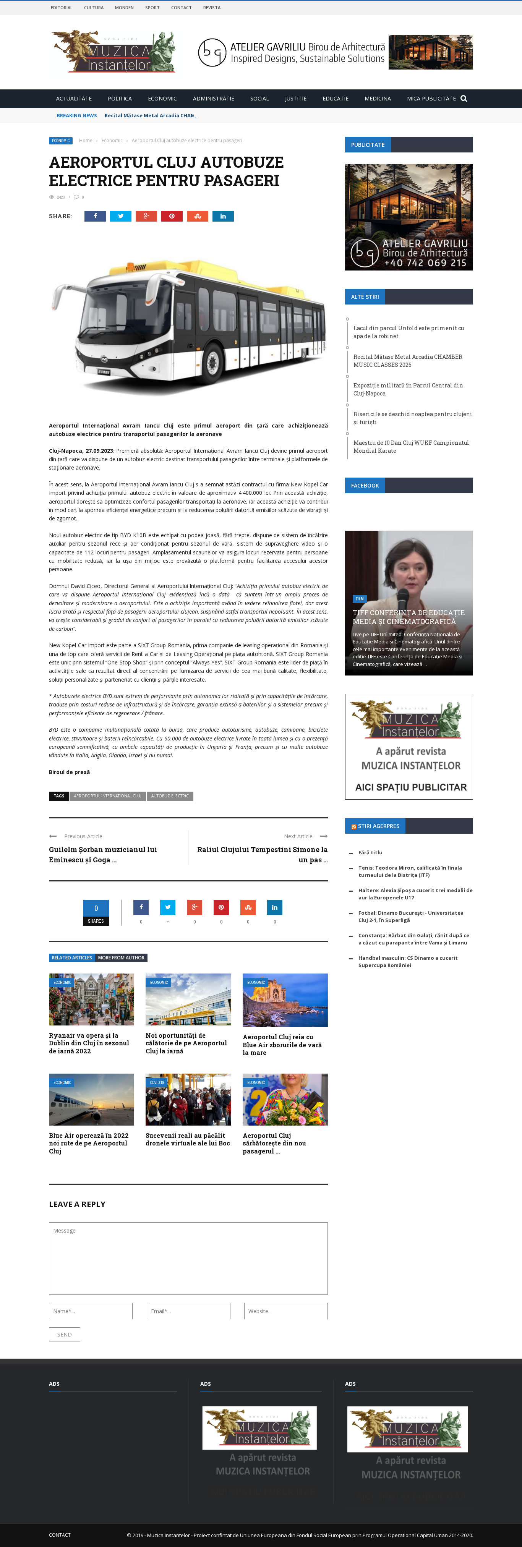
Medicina (378, 98)
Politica (120, 98)
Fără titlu (370, 852)
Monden (124, 7)
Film (360, 598)
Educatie (336, 98)
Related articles (72, 957)
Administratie (213, 98)
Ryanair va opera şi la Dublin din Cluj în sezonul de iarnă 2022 (89, 1043)
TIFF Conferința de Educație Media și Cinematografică (409, 617)
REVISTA (211, 7)
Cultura (94, 7)
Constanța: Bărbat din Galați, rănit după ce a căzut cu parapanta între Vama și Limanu (413, 939)
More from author (121, 957)
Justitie (295, 98)
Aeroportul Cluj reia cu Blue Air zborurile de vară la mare (282, 1045)
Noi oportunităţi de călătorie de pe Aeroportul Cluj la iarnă (186, 1043)
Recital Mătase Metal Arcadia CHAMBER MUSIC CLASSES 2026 (180, 115)
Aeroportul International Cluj (107, 796)
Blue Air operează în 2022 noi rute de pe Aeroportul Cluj (89, 1143)
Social (259, 98)
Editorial (62, 7)
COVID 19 (157, 1082)
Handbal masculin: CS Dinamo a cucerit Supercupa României (408, 961)
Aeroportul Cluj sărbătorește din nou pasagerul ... (274, 1143)
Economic (162, 98)
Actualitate (74, 98)
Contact (181, 7)
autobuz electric (170, 796)
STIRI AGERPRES (378, 825)
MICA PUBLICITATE (431, 98)
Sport (152, 7)
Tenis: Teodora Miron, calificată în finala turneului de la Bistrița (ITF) (410, 871)
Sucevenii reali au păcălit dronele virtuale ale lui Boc (188, 1139)
